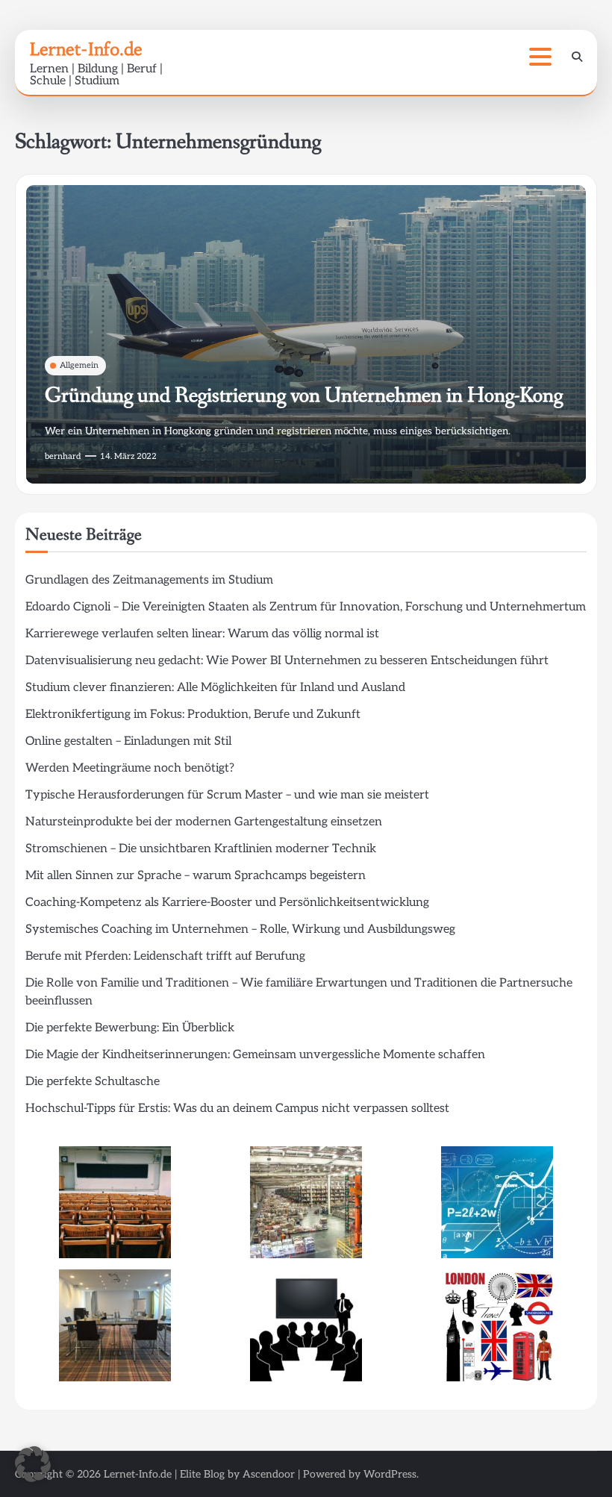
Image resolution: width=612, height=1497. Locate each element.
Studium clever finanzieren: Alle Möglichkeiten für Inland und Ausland (215, 688)
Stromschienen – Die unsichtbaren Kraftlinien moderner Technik (200, 849)
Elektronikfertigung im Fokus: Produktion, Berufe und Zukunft (192, 714)
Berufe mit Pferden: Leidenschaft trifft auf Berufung (165, 956)
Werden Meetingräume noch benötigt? (129, 768)
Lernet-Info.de (86, 49)
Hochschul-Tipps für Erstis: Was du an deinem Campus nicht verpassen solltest (237, 1108)
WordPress (389, 1474)
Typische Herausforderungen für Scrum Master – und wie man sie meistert (227, 795)
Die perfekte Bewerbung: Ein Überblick (129, 1028)
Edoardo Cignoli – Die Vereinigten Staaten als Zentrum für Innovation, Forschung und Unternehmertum (305, 607)
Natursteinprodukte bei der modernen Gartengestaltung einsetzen (203, 822)
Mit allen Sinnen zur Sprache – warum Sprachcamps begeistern (195, 876)
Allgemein (79, 365)
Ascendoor (269, 1474)
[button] (33, 1464)
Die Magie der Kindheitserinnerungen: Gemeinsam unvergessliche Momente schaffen (255, 1055)
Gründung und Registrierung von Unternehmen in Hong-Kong (304, 395)
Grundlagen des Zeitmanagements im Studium (149, 580)
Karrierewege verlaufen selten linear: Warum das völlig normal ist (202, 634)
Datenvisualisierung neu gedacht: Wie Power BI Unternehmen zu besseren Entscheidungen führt (287, 661)
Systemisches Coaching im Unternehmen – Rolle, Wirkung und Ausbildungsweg (240, 929)
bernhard (63, 456)
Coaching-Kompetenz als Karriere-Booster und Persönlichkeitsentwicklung (227, 903)
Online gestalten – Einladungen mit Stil (128, 741)
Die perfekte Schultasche (92, 1082)
